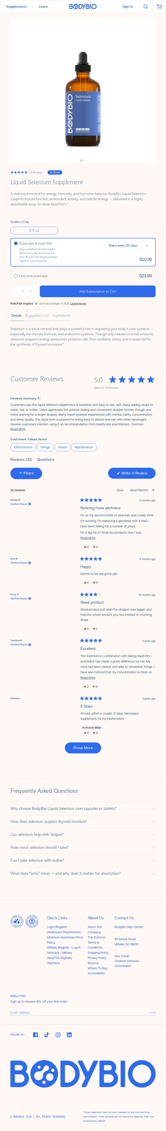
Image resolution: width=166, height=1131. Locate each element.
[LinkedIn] (69, 1034)
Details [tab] (16, 315)
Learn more (78, 303)
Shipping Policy (98, 952)
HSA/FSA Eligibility (59, 958)
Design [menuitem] (45, 447)
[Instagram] (58, 1034)
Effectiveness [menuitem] (23, 447)
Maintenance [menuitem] (84, 447)
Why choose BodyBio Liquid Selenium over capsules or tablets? (63, 808)
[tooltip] (38, 398)
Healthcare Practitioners (64, 932)
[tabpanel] (83, 335)
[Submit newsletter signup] (152, 1012)
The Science (96, 937)
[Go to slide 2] (83, 160)
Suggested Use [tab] (37, 315)
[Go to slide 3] (84, 160)
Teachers (53, 963)
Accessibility (96, 973)
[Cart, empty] (159, 6)
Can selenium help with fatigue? (36, 834)
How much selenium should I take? (39, 847)
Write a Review (138, 475)
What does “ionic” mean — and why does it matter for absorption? (65, 873)
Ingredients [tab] (61, 315)
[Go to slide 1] (81, 160)
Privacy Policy (97, 958)
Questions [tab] (45, 460)
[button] (18, 429)
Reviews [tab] (21, 460)
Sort (120, 490)
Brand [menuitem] (62, 447)
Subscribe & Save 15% (35, 243)
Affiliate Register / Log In (64, 947)
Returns (93, 963)
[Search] (145, 6)
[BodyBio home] (83, 6)
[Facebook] (35, 1034)
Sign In (128, 6)
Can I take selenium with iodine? (37, 860)
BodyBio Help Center (129, 927)
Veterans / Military (59, 952)
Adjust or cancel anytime (33, 260)
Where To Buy (97, 968)
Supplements (16, 6)
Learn (43, 6)
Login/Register (57, 927)
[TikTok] (46, 1034)
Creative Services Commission (127, 963)
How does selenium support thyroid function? (48, 821)
